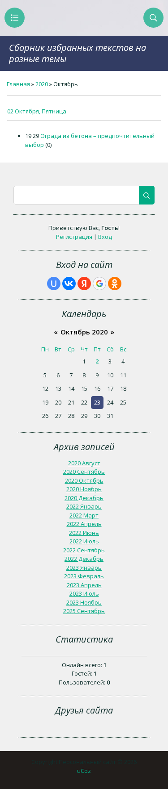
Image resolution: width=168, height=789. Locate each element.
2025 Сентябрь (84, 611)
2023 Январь (84, 568)
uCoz (84, 771)
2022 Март (84, 515)
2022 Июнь (84, 533)
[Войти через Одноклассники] (114, 283)
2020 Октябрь (84, 480)
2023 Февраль (84, 576)
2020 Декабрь (84, 498)
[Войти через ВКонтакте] (69, 283)
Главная (18, 84)
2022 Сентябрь (84, 550)
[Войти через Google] (99, 283)
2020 (41, 84)
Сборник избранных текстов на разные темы (77, 53)
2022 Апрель (84, 524)
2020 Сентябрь (84, 472)
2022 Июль (84, 541)
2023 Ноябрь (84, 602)
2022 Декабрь (84, 559)
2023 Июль (84, 593)
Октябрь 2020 (84, 331)
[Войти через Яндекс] (84, 283)
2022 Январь (84, 506)
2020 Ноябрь (84, 489)
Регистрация (74, 237)
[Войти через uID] (53, 283)
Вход (105, 237)
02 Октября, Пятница (36, 111)
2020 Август (84, 463)
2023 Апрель (84, 585)
